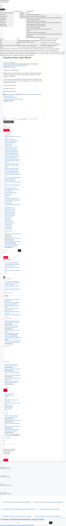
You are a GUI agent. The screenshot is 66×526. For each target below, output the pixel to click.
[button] (1, 5)
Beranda (18, 11)
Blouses (23, 53)
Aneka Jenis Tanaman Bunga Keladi (11, 168)
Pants (35, 53)
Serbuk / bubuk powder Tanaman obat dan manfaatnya (48, 516)
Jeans (64, 52)
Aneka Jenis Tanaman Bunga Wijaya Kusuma (13, 174)
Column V (51, 52)
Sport (21, 53)
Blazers (1, 55)
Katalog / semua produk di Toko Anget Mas (8, 45)
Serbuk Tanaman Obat (9, 222)
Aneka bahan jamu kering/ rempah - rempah (12, 136)
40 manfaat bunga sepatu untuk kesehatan (44, 47)
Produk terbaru (29, 35)
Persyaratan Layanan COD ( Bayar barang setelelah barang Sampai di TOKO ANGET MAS (44, 17)
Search (4, 125)
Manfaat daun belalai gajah (9, 209)
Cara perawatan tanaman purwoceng (7, 48)
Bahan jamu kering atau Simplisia (10, 94)
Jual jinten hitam (8, 201)
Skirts (1, 53)
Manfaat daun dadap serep (9, 213)
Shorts (58, 52)
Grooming (30, 55)
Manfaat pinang (7, 219)
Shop (21, 11)
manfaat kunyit (7, 218)
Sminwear (60, 53)
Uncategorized (3, 17)
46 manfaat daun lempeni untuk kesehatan (45, 50)
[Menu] (1, 7)
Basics (7, 53)
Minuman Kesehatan (8, 221)
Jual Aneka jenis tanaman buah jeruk (11, 198)
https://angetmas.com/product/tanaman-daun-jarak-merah (15, 65)
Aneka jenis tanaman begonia (10, 148)
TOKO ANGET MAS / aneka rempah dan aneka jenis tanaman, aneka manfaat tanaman (43, 22)
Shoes (41, 52)
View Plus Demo (3, 19)
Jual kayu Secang (8, 203)
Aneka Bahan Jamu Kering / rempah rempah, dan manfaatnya (17, 516)
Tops (56, 52)
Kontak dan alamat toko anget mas (33, 14)
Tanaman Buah (7, 224)
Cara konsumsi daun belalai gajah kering (12, 262)
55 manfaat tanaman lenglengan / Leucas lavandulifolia (28, 40)
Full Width (22, 14)
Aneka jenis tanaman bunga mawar (11, 171)
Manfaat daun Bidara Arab (9, 210)
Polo (33, 55)
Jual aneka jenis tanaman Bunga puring (11, 200)
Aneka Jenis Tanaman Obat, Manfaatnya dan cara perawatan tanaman (19, 509)
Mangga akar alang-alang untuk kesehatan (48, 40)
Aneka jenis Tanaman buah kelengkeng (12, 156)
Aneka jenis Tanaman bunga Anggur (11, 163)
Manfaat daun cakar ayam (9, 212)
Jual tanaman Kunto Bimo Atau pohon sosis (12, 204)
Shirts (26, 53)
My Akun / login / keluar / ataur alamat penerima (36, 32)
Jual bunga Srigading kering (9, 265)
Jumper (61, 52)
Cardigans (15, 55)
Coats (38, 52)
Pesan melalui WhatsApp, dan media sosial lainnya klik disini (17, 525)
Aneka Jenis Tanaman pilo (9, 180)
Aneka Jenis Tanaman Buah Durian (11, 153)
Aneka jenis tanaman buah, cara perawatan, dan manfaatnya (48, 502)
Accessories (15, 53)
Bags (47, 53)
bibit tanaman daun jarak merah (24, 94)
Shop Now (56, 50)
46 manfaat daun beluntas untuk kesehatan (8, 50)
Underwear (29, 53)
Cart (1, 42)
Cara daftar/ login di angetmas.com (7, 12)
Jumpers (8, 55)
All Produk (6, 134)
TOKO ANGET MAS (4, 2)
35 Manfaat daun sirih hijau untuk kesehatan (26, 50)
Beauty (33, 53)
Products (28, 12)
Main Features (3, 22)
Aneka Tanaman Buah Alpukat (10, 192)
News (36, 50)
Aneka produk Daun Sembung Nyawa (11, 189)
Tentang (27, 11)
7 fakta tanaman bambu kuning (10, 97)
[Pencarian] (5, 390)
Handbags (46, 52)
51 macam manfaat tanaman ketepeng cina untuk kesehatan (27, 48)
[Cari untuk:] (12, 274)
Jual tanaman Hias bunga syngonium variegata (13, 99)
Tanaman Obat (7, 227)
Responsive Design (3, 16)
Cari (4, 252)
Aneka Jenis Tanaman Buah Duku (11, 151)
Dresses (34, 52)
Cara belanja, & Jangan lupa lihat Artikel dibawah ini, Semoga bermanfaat (22, 519)
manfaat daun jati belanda (9, 215)
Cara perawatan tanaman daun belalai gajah (12, 264)
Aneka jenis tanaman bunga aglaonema (11, 159)
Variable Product (23, 16)
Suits (4, 55)
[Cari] (4, 277)
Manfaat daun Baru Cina (9, 207)
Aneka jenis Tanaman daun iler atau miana (12, 177)
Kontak (30, 11)
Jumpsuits (4, 53)
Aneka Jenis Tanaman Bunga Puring (11, 172)
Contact (1, 47)
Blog (1, 43)
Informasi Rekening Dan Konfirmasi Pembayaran (35, 16)
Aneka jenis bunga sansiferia (10, 142)
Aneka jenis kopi (8, 145)
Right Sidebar (22, 12)
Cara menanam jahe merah (5, 52)
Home (1, 11)
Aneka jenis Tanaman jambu (10, 178)
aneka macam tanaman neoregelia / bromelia (13, 181)
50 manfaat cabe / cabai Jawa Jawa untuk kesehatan (49, 48)
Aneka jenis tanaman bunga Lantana (11, 169)
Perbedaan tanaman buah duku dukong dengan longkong (22, 52)
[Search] (19, 250)
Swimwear (11, 53)
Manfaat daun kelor (8, 216)
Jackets (54, 52)
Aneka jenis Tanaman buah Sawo (10, 157)
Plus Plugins (2, 21)
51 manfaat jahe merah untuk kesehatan (48, 42)
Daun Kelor (7, 195)
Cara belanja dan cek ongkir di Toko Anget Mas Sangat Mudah (38, 29)
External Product (23, 17)
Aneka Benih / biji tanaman (9, 139)
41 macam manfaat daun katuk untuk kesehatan (26, 47)
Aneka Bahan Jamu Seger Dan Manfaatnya (50, 509)
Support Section (3, 24)
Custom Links (2, 14)
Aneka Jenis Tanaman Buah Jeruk (11, 154)
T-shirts (11, 55)
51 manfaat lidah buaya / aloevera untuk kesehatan (50, 43)
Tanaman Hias (7, 225)
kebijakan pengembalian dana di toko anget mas (35, 21)
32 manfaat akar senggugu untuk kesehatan (48, 45)
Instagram (28, 30)
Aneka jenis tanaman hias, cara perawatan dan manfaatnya (16, 502)
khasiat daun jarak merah (36, 94)
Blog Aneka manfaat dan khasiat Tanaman (25, 42)
